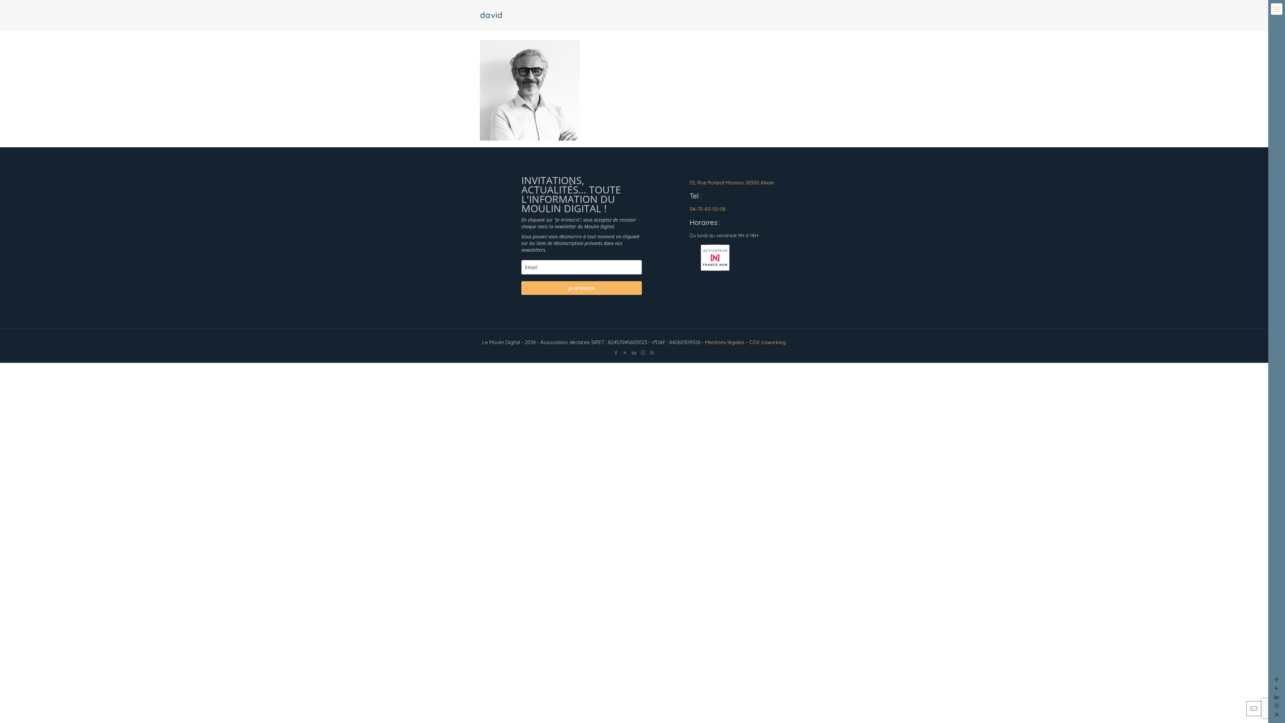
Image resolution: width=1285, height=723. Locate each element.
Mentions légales (725, 342)
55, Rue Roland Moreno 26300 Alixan (732, 182)
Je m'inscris (582, 288)
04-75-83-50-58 (708, 209)
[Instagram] (1276, 706)
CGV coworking (767, 342)
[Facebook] (1276, 679)
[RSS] (652, 352)
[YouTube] (1276, 688)
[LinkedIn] (1276, 697)
